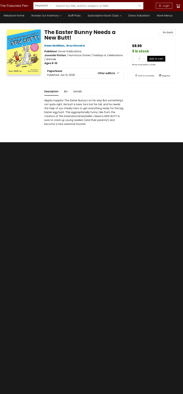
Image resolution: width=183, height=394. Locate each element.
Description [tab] (51, 91)
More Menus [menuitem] (164, 15)
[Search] (139, 5)
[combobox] (43, 5)
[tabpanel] (84, 116)
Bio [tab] (66, 91)
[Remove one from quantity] (134, 59)
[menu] (91, 15)
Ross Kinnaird (75, 45)
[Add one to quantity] (144, 59)
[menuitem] (14, 15)
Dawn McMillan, (55, 45)
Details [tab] (77, 91)
